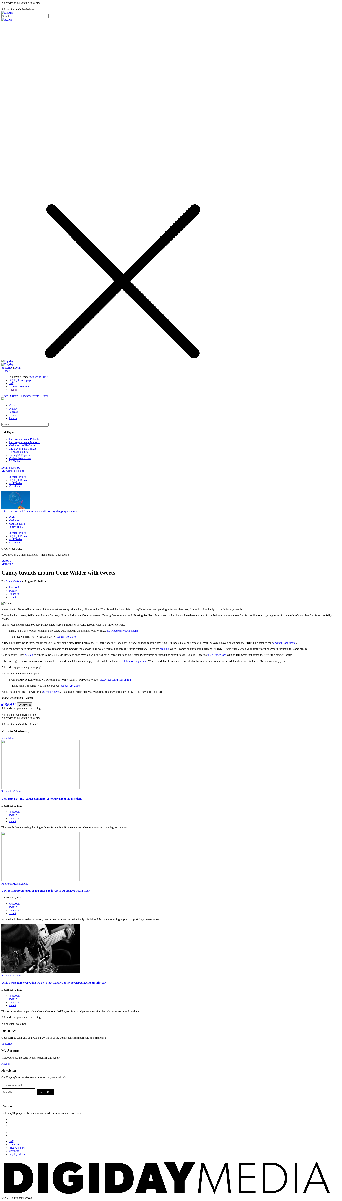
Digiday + (14, 395)
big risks (164, 648)
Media (12, 517)
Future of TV (16, 526)
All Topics (14, 461)
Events (35, 395)
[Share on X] (10, 704)
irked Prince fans (216, 654)
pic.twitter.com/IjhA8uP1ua (115, 679)
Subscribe (6, 367)
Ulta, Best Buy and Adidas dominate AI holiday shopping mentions (39, 511)
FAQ (11, 383)
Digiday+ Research (19, 480)
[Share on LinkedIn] (3, 704)
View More (7, 738)
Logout (13, 389)
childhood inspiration (135, 661)
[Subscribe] (7, 364)
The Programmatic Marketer (24, 442)
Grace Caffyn (13, 581)
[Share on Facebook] (7, 704)
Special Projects (17, 476)
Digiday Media (17, 1154)
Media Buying (17, 523)
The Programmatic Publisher (25, 438)
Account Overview (19, 386)
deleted (29, 654)
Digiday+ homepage (20, 380)
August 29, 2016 (66, 636)
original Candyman (284, 642)
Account (6, 1063)
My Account (8, 470)
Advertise (14, 1144)
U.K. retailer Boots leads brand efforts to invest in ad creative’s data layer (45, 890)
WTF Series (15, 483)
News (4, 395)
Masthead (14, 1150)
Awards (44, 395)
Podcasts (26, 395)
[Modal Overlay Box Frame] (28, 1091)
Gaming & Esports (19, 455)
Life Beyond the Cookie (22, 448)
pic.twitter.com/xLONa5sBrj (123, 630)
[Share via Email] (14, 704)
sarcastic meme (51, 691)
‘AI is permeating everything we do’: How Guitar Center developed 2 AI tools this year (53, 982)
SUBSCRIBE (9, 560)
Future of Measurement (14, 883)
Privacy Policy (17, 1147)
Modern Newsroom (20, 458)
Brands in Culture (18, 451)
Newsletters (15, 486)
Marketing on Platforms (22, 445)
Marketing (14, 520)
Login (17, 367)
